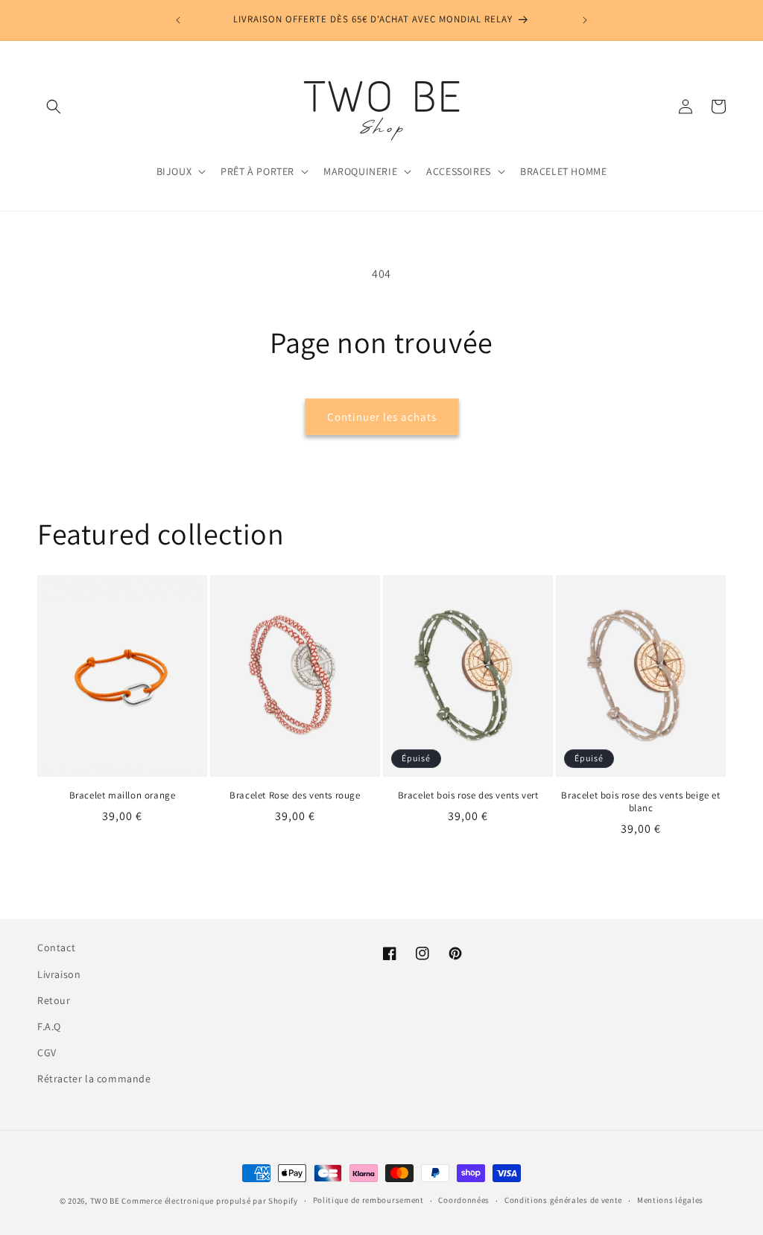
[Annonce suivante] (585, 20)
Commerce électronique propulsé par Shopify (209, 1201)
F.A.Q (49, 1026)
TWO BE (105, 1201)
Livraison (58, 974)
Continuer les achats (382, 417)
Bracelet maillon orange (122, 795)
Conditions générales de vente (563, 1200)
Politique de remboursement (368, 1200)
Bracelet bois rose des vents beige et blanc (640, 802)
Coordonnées (464, 1200)
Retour (54, 1000)
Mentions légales (670, 1200)
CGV (47, 1052)
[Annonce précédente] (178, 20)
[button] (53, 106)
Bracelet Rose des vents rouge (294, 795)
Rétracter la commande (94, 1078)
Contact (56, 947)
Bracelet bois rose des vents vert (468, 795)
